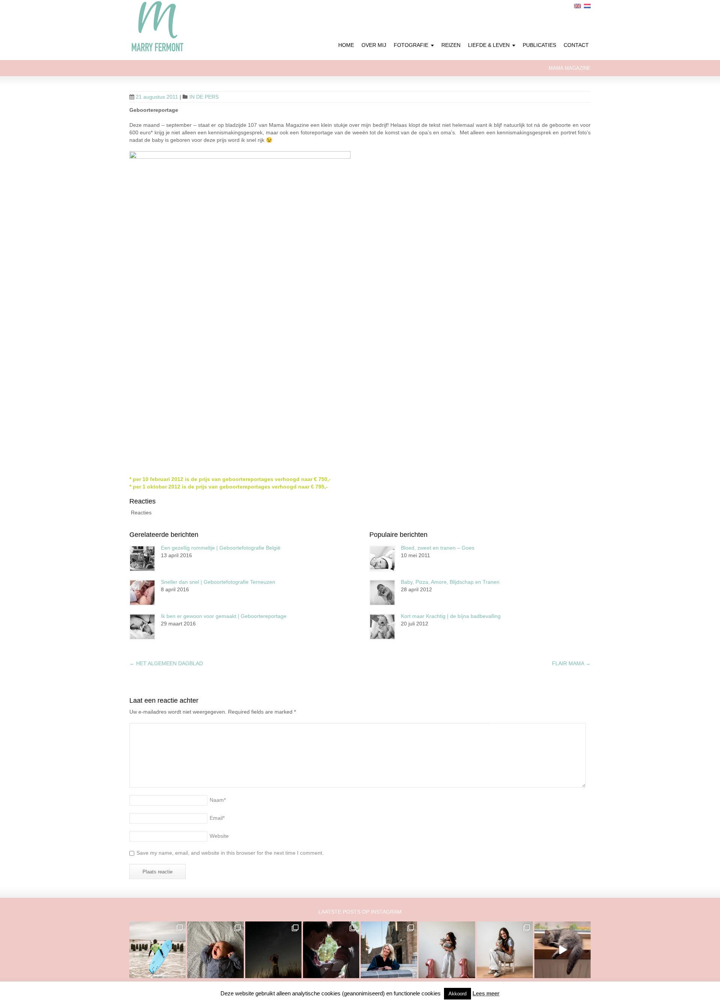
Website (219, 836)
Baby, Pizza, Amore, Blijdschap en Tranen (450, 582)
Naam (218, 800)
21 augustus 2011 (157, 97)
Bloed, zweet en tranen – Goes (437, 548)
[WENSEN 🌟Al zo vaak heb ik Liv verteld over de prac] (273, 949)
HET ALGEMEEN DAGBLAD (166, 663)
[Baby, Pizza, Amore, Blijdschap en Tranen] (382, 593)
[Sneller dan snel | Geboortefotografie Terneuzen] (142, 593)
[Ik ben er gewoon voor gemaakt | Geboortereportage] (142, 627)
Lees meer (486, 993)
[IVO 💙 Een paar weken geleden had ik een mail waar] (215, 949)
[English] (577, 6)
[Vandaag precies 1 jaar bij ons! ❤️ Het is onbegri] (562, 949)
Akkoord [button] (457, 993)
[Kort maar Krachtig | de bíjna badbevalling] (382, 627)
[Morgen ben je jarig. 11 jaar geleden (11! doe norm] (505, 949)
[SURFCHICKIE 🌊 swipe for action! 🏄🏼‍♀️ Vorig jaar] (157, 949)
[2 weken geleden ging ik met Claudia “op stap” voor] (389, 949)
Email (217, 818)
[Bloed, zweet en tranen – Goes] (382, 558)
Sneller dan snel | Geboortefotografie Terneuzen (218, 582)
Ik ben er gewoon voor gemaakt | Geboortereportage (223, 616)
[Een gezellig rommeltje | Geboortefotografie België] (142, 558)
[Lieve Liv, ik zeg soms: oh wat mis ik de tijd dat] (446, 949)
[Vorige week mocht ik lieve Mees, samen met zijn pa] (331, 949)
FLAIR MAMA (571, 663)
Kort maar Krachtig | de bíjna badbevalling (451, 616)
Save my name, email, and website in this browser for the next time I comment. (230, 853)
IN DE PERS (204, 97)
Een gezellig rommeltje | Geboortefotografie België (220, 548)
